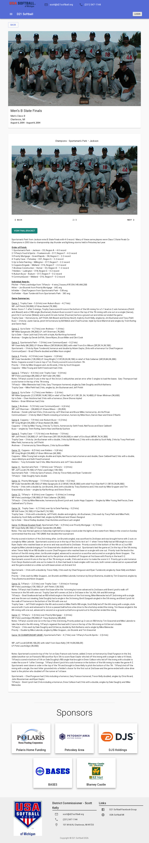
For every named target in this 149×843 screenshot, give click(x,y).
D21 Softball (77, 838)
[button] (57, 4)
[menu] (11, 14)
